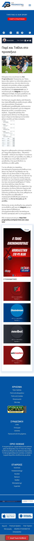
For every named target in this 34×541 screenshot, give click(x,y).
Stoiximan (17, 468)
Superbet (17, 486)
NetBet (17, 480)
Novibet (17, 474)
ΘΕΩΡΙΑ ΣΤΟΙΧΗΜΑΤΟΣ (22, 529)
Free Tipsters (27, 526)
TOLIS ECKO (10, 40)
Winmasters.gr (17, 483)
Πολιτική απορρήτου (17, 393)
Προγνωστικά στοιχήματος (17, 434)
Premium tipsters (15, 526)
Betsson (17, 477)
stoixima (17, 431)
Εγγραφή (16, 299)
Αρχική (4, 526)
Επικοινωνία (17, 399)
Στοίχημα (17, 428)
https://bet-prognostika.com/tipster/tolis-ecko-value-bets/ (15, 220)
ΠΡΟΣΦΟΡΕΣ (17, 532)
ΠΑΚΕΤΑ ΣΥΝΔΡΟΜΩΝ (17, 19)
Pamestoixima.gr (17, 471)
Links (17, 425)
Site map (17, 402)
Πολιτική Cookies (17, 396)
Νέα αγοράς (8, 529)
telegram (17, 92)
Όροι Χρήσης (17, 390)
